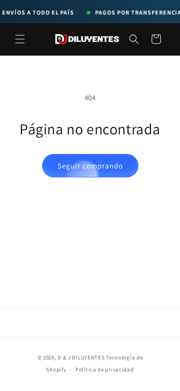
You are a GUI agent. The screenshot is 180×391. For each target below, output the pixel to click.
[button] (20, 39)
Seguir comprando (90, 165)
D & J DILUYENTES (81, 357)
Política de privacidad (105, 369)
